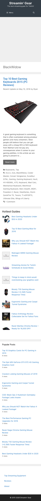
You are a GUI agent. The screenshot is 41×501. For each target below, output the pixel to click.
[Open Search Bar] (34, 13)
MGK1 (33, 189)
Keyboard (23, 182)
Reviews (7, 481)
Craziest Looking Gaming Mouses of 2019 (19, 374)
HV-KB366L (8, 182)
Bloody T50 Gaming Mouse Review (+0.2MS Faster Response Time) (23, 292)
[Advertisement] (20, 38)
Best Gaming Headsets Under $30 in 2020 (20, 454)
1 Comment (10, 202)
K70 (16, 182)
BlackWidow (21, 173)
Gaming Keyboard (24, 179)
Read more (10, 162)
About (6, 486)
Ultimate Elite (8, 198)
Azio (13, 173)
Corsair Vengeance (18, 176)
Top (17, 170)
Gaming (12, 179)
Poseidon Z (8, 192)
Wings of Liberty (22, 198)
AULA (8, 173)
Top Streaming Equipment (15, 476)
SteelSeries (24, 192)
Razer (16, 192)
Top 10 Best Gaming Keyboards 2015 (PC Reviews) (15, 82)
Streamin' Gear (20, 3)
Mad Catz (32, 182)
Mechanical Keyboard (12, 186)
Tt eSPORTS (27, 195)
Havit (35, 179)
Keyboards (10, 170)
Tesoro (18, 195)
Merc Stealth (24, 189)
